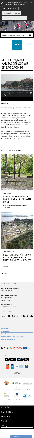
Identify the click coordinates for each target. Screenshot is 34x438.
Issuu (24, 316)
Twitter (17, 316)
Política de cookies (18, 4)
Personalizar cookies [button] (10, 8)
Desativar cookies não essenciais (14, 18)
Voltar (6, 273)
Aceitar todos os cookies (11, 13)
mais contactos (7, 311)
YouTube (28, 316)
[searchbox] (17, 35)
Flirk (31, 316)
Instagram (13, 316)
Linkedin (9, 316)
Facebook (20, 316)
